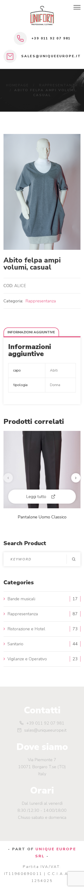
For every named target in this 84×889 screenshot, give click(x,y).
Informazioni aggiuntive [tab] (31, 332)
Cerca (73, 559)
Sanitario (15, 644)
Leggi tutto (36, 496)
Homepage (17, 85)
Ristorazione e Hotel (26, 629)
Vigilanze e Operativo (27, 659)
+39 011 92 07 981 (51, 38)
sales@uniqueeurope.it (51, 56)
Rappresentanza (58, 85)
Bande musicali (21, 599)
